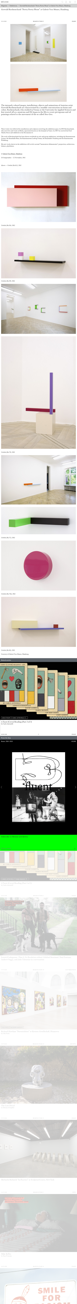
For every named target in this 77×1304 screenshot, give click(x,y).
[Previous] (1, 690)
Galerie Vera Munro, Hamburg (12, 154)
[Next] (75, 690)
